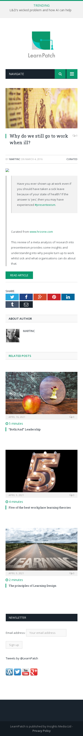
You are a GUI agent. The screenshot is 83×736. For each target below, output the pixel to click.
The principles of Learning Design (32, 586)
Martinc (14, 159)
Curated (71, 159)
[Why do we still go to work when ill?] (41, 108)
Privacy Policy (42, 731)
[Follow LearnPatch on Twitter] (17, 674)
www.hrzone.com (41, 232)
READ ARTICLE (19, 275)
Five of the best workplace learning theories (40, 507)
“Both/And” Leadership (25, 429)
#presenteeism (45, 205)
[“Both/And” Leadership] (41, 395)
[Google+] (33, 674)
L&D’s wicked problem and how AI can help (40, 10)
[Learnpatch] (41, 44)
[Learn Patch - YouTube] (25, 674)
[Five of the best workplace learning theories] (41, 473)
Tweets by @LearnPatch (22, 658)
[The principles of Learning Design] (41, 551)
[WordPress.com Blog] (9, 674)
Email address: (16, 633)
